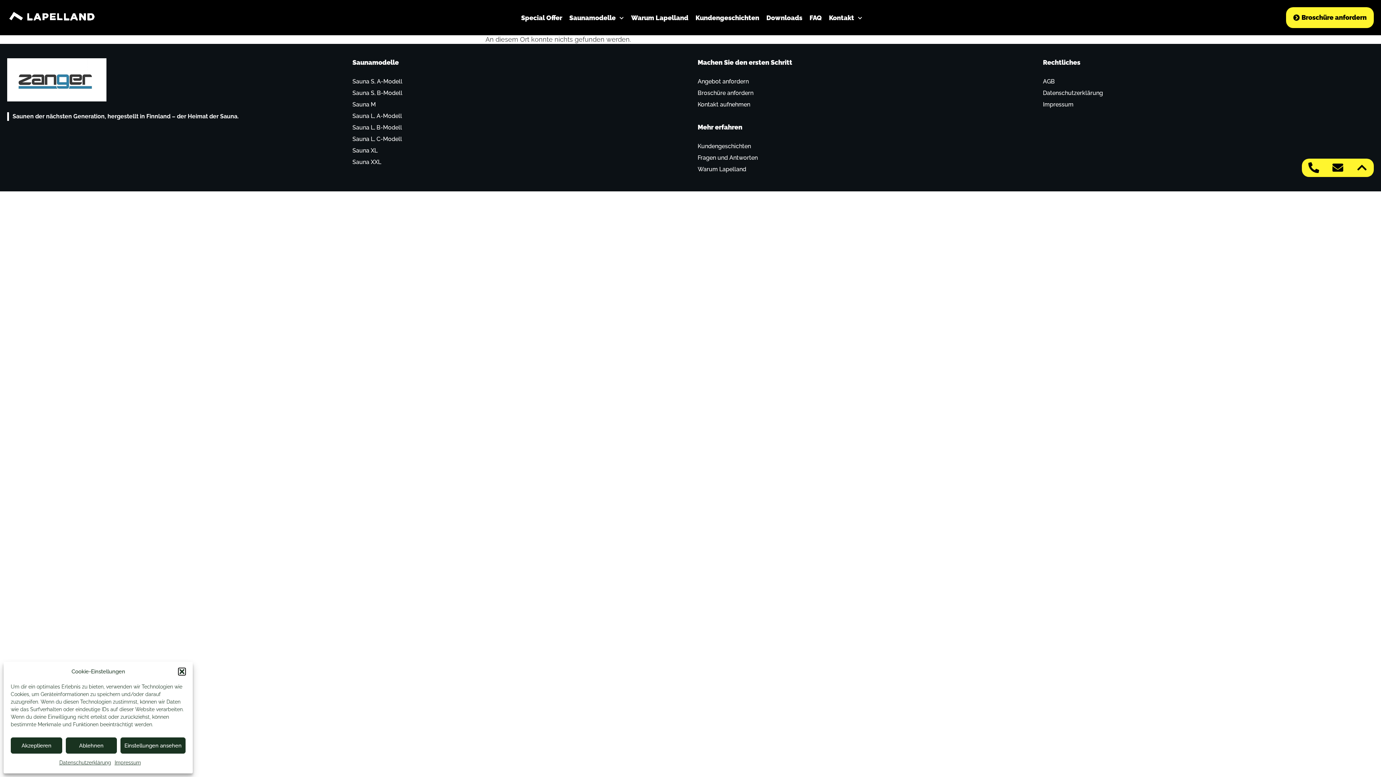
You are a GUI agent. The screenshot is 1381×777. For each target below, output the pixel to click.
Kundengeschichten (727, 18)
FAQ (816, 18)
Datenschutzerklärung (85, 762)
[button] (182, 671)
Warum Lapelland (659, 18)
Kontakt (841, 18)
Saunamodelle (592, 18)
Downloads (784, 18)
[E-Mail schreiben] (1337, 167)
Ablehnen (91, 745)
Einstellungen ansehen (153, 745)
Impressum (128, 762)
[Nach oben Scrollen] (1362, 167)
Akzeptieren (36, 745)
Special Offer (541, 18)
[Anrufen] (1313, 167)
